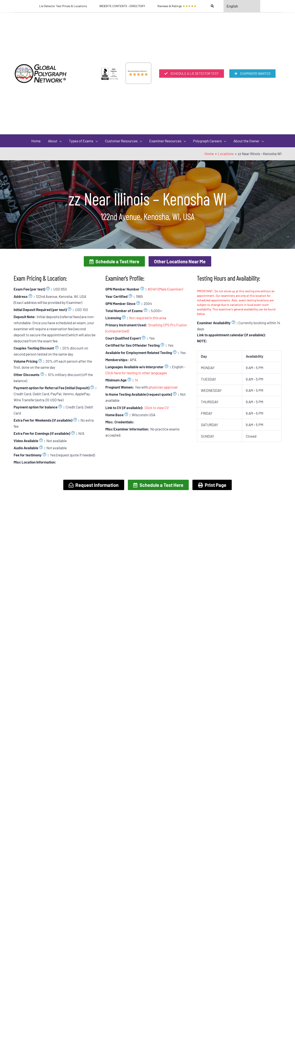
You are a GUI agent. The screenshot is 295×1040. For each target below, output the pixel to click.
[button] (114, 261)
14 (136, 380)
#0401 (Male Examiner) (165, 289)
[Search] (212, 6)
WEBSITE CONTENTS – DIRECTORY (122, 6)
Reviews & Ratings (177, 6)
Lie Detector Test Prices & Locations (63, 6)
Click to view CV (156, 407)
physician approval (163, 387)
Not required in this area (147, 318)
